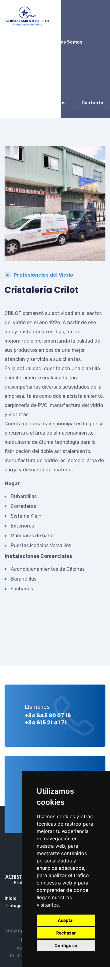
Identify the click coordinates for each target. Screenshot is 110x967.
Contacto (92, 103)
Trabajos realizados (43, 103)
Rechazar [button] (66, 932)
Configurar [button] (66, 945)
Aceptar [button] (66, 920)
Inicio (26, 42)
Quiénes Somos (65, 42)
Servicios (30, 72)
